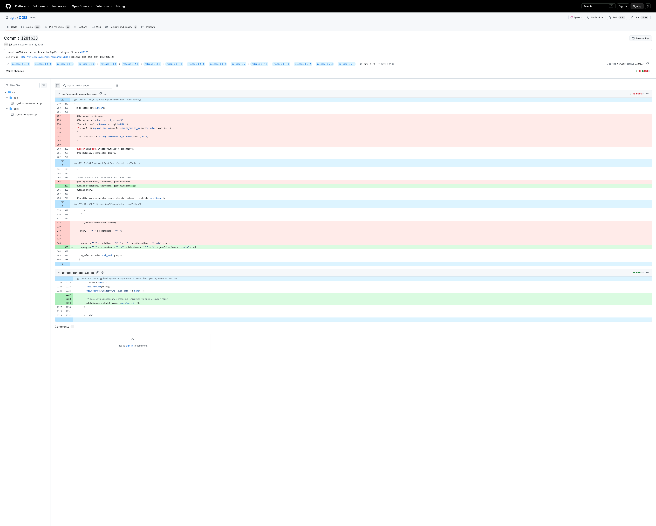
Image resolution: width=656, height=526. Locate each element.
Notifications (597, 17)
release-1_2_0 (130, 64)
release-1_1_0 (108, 64)
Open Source (80, 6)
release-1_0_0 (43, 64)
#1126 (83, 52)
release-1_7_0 (259, 64)
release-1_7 (238, 64)
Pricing (120, 6)
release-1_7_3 (325, 64)
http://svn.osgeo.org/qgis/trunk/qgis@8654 (45, 57)
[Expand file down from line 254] (62, 161)
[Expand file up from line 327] (62, 206)
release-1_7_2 (303, 64)
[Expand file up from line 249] (62, 100)
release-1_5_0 (196, 64)
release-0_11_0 (20, 64)
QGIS (23, 18)
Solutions (39, 6)
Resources (59, 6)
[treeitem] (25, 103)
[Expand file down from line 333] (62, 264)
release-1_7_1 (281, 64)
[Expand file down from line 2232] (64, 319)
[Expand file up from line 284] (62, 165)
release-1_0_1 (65, 64)
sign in (129, 345)
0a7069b (621, 64)
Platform (20, 6)
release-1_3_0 (152, 64)
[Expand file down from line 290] (62, 202)
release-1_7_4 (346, 64)
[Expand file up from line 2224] (64, 278)
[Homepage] (8, 6)
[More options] (647, 93)
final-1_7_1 (369, 64)
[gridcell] (353, 100)
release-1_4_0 (174, 64)
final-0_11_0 (387, 64)
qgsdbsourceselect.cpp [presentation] (28, 103)
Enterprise (102, 6)
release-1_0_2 (86, 64)
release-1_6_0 (218, 64)
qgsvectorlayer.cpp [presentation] (26, 114)
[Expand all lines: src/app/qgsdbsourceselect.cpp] (105, 93)
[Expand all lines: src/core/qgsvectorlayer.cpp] (102, 272)
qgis (13, 18)
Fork (618, 17)
